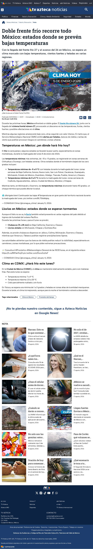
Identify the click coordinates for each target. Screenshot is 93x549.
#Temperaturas (44, 195)
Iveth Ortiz (13, 119)
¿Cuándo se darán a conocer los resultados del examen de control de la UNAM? (36, 409)
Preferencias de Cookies (32, 527)
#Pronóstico (20, 250)
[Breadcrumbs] (4, 22)
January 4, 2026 (44, 258)
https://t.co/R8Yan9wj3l (12, 253)
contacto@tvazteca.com (54, 516)
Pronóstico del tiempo (46, 297)
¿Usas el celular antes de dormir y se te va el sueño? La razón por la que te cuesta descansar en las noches (36, 383)
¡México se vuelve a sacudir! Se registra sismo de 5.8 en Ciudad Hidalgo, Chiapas (82, 383)
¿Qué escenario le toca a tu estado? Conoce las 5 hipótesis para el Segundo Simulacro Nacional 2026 (82, 462)
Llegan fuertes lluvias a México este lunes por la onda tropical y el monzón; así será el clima (82, 409)
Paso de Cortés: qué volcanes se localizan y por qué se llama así (82, 436)
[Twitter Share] (84, 117)
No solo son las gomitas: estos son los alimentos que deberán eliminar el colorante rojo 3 (36, 436)
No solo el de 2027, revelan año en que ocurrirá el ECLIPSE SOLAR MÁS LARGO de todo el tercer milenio (82, 331)
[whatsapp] (56, 493)
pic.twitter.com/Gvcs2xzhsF (35, 253)
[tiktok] (44, 494)
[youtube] (48, 494)
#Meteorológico (34, 250)
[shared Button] (89, 117)
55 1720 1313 (50, 518)
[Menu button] (6, 9)
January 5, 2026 (44, 203)
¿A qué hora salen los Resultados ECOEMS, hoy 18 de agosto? (36, 357)
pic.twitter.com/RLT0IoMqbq (36, 198)
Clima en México (28, 297)
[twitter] (36, 494)
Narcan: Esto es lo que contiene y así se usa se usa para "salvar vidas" (36, 331)
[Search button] (86, 9)
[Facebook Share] (80, 117)
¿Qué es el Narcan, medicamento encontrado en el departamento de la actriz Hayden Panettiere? (82, 357)
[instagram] (40, 494)
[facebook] (52, 494)
